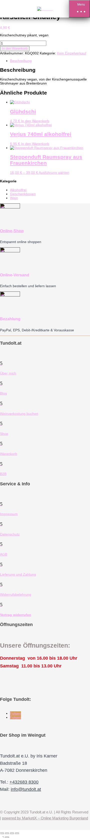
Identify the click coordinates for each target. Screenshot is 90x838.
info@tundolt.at (26, 789)
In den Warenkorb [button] (35, 121)
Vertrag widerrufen (15, 615)
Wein (14, 198)
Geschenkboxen (23, 194)
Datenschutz (10, 534)
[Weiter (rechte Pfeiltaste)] (7, 837)
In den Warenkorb (15, 48)
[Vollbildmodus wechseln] (7, 833)
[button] (79, 9)
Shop (4, 434)
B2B (3, 474)
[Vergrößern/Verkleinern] (2, 833)
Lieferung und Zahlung (18, 574)
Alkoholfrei (18, 190)
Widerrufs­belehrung (15, 594)
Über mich (8, 373)
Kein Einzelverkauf (71, 53)
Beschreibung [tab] (21, 61)
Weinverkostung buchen (19, 414)
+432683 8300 (24, 782)
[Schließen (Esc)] (17, 833)
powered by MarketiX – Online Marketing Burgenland (45, 818)
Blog (3, 393)
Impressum (9, 514)
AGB (3, 554)
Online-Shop (12, 231)
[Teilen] (12, 833)
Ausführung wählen (54, 173)
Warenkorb (8, 454)
